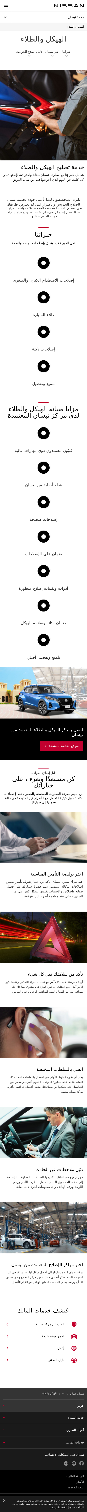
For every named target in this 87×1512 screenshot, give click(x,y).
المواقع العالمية (75, 1476)
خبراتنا (66, 51)
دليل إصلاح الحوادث (29, 51)
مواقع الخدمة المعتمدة (64, 746)
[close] (4, 1500)
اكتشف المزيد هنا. (58, 1507)
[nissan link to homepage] (69, 5)
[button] (6, 5)
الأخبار (80, 1481)
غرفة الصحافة (75, 1487)
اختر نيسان (52, 51)
